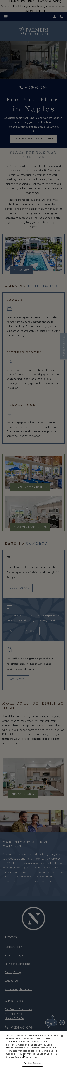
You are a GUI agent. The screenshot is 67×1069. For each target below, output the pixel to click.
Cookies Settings (32, 1063)
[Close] (62, 1036)
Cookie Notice (31, 1057)
